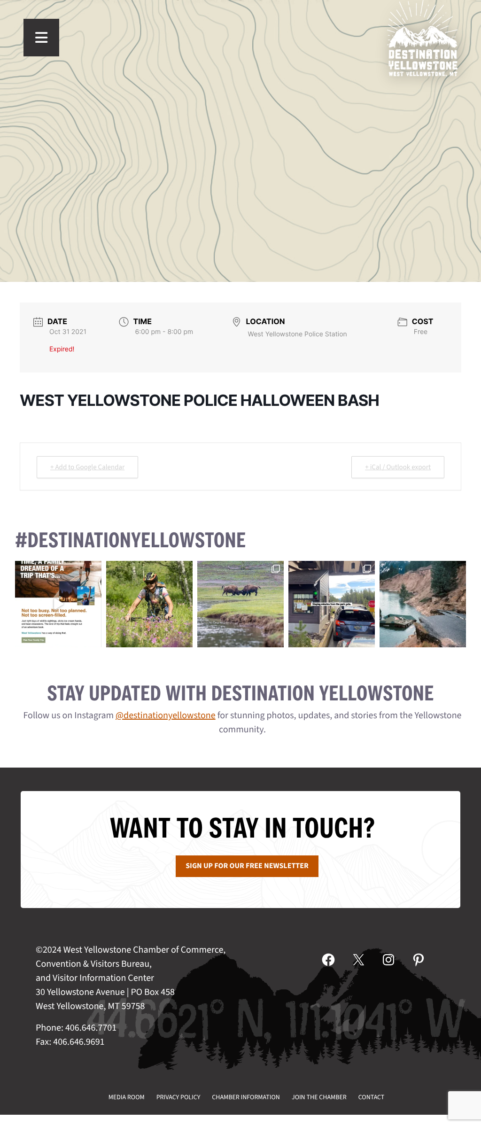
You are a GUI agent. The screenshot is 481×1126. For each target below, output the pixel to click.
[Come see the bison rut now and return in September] (240, 604)
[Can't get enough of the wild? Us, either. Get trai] (58, 604)
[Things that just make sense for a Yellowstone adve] (331, 604)
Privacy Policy (178, 1097)
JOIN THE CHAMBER (319, 1097)
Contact (371, 1097)
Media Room (127, 1097)
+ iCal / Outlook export (398, 467)
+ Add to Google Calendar (87, 467)
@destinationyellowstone (166, 715)
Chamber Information (246, 1097)
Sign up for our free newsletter (247, 866)
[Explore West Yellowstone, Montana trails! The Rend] (149, 604)
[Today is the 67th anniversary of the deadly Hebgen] (423, 604)
